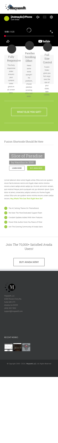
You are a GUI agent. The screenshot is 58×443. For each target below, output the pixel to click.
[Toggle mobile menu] (53, 4)
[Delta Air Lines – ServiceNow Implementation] (8, 347)
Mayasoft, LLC (31, 364)
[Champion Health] (26, 347)
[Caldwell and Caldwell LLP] (17, 347)
